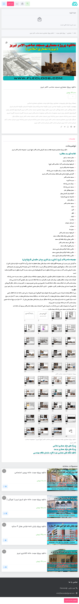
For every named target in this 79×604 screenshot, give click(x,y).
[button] (6, 43)
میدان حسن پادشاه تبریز (24, 120)
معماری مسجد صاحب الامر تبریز (55, 120)
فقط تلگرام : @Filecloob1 (67, 588)
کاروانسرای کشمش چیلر (13, 110)
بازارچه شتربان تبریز (16, 107)
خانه (75, 33)
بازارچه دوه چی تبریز (54, 107)
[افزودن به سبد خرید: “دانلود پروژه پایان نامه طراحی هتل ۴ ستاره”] (4, 525)
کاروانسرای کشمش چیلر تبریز (67, 113)
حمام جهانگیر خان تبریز (57, 110)
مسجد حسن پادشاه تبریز (55, 116)
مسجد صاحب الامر (41, 116)
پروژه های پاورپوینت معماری (63, 103)
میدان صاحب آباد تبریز (69, 123)
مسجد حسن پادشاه (70, 116)
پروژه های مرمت (60, 33)
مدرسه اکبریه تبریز (13, 113)
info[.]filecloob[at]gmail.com (65, 593)
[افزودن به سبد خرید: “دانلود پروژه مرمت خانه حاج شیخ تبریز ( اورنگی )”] (4, 498)
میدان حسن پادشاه (39, 120)
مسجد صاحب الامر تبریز (27, 116)
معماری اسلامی (32, 103)
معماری (69, 33)
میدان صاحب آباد (10, 120)
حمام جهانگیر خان (70, 110)
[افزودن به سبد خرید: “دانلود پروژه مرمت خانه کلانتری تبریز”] (4, 552)
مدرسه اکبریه (24, 113)
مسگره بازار (16, 116)
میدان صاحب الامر (55, 123)
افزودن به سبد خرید (70, 600)
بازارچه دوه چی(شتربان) (40, 107)
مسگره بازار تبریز (71, 120)
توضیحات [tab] (72, 139)
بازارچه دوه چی (66, 107)
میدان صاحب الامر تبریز (41, 123)
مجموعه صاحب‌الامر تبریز (36, 113)
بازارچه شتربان (27, 107)
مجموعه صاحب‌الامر (51, 113)
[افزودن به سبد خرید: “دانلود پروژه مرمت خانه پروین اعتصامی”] (4, 471)
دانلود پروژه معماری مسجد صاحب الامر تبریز (35, 110)
